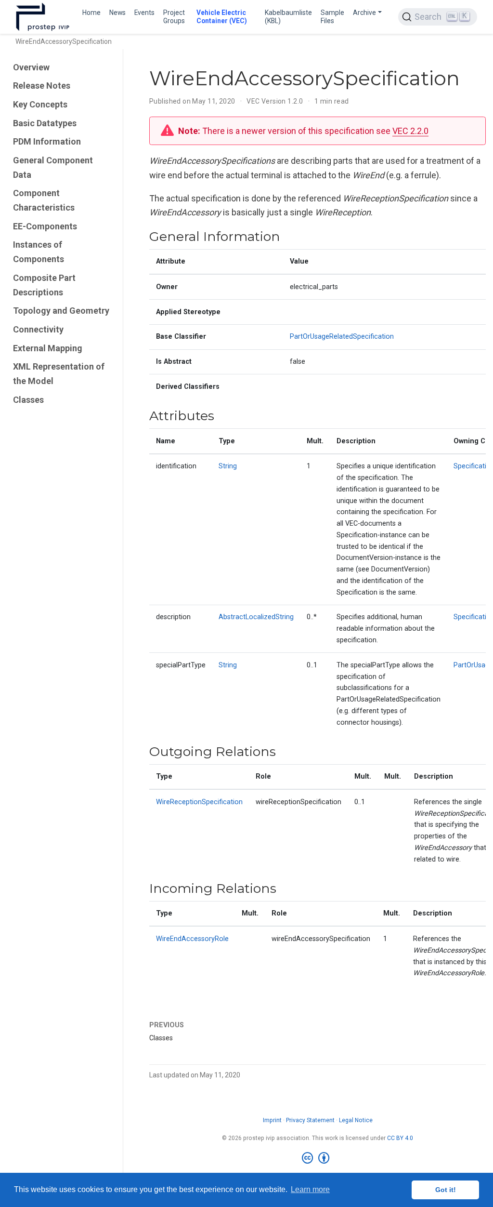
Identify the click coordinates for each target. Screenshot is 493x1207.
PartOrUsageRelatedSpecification (342, 336)
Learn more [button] (310, 1189)
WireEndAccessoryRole (192, 939)
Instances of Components (38, 251)
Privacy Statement (310, 1120)
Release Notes (41, 85)
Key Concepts (40, 104)
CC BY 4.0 (400, 1138)
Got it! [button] (445, 1190)
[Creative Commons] (317, 1158)
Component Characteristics (44, 200)
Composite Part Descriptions (44, 285)
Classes (28, 400)
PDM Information (47, 141)
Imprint (272, 1120)
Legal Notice (356, 1120)
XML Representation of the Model (58, 373)
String (228, 466)
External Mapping (47, 348)
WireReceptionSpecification (199, 802)
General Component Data (53, 167)
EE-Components (45, 226)
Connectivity (38, 329)
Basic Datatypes (45, 123)
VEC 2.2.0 (410, 131)
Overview (31, 67)
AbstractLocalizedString (256, 617)
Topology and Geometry (61, 310)
